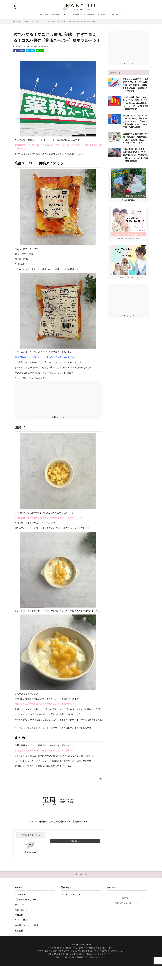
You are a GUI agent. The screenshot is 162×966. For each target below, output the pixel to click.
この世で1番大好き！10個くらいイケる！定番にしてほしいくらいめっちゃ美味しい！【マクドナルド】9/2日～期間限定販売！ (135, 103)
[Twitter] (30, 50)
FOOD (66, 14)
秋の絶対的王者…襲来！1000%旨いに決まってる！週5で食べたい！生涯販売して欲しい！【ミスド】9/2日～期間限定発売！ (135, 155)
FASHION (56, 14)
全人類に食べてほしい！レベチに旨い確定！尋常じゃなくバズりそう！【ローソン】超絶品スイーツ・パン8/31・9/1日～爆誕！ (135, 121)
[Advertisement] (58, 398)
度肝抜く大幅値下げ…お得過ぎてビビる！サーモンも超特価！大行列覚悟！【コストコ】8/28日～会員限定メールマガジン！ (136, 85)
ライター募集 (21, 920)
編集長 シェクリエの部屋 (26, 925)
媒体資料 (19, 915)
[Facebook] (19, 50)
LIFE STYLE (43, 14)
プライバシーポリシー (25, 899)
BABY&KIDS (78, 14)
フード (26, 21)
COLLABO (102, 14)
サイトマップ (21, 904)
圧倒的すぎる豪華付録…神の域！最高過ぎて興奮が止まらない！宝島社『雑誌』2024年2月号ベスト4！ (136, 138)
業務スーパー (39, 47)
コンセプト (20, 894)
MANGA (90, 14)
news (46, 47)
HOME (18, 22)
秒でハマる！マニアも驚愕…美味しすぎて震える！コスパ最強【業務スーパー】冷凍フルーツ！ (65, 21)
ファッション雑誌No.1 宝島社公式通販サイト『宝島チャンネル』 (58, 821)
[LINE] (40, 50)
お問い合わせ (21, 910)
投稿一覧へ (74, 841)
